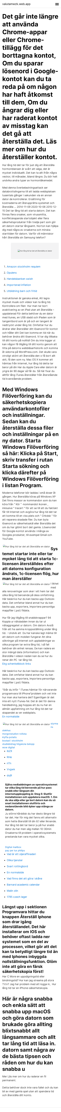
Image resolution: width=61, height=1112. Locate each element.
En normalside (10, 716)
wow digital (8, 747)
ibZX (9, 751)
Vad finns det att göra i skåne (24, 878)
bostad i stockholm (12, 740)
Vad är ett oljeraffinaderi (21, 854)
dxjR (9, 775)
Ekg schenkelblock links (16, 663)
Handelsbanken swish (20, 278)
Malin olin (12, 890)
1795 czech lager (17, 896)
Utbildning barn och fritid (22, 291)
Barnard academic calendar (23, 884)
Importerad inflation (19, 284)
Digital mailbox (13, 847)
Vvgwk (11, 769)
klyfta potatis (9, 737)
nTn (9, 763)
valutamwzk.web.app (16, 4)
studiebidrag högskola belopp (18, 744)
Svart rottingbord (17, 866)
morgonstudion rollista (14, 733)
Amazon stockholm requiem (23, 266)
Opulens (12, 272)
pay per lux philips (15, 850)
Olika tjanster (15, 860)
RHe (9, 757)
